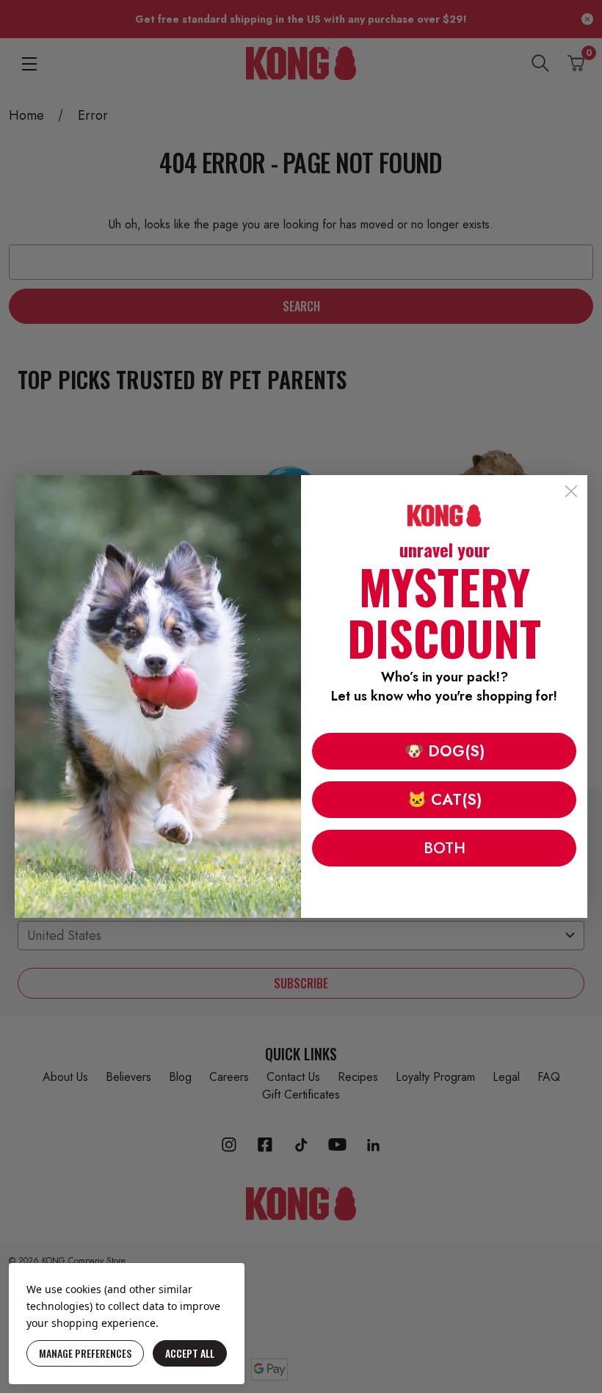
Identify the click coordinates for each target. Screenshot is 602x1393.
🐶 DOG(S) (445, 751)
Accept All (189, 1353)
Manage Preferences (85, 1353)
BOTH (444, 848)
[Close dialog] (571, 491)
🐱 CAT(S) (444, 800)
